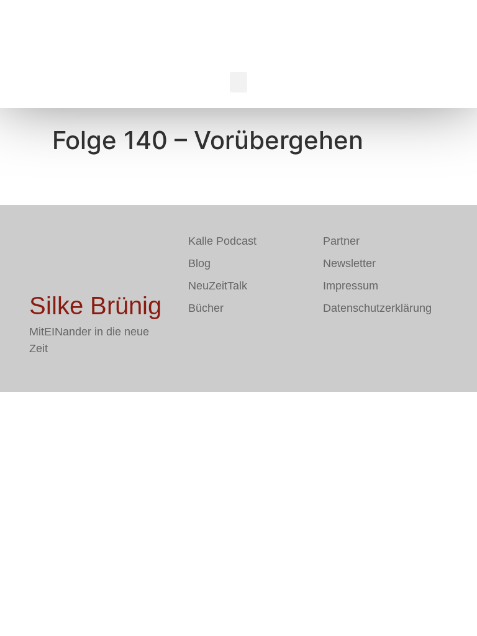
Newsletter (349, 263)
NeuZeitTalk (217, 285)
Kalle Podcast (222, 241)
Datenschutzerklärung (377, 308)
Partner (341, 241)
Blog (199, 263)
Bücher (206, 308)
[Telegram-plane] (234, 344)
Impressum (350, 285)
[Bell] (272, 344)
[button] (238, 82)
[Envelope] (197, 344)
